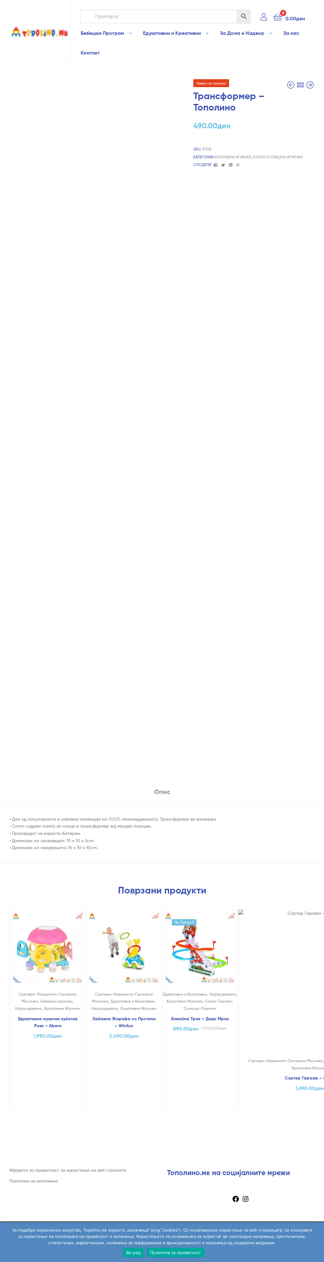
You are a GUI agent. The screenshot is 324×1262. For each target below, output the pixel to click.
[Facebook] (236, 1201)
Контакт (90, 52)
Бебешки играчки (56, 1001)
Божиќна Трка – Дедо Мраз (200, 1019)
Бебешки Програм (102, 33)
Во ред (133, 1252)
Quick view (47, 951)
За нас (291, 33)
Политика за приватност (175, 1252)
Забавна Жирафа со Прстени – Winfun (124, 1022)
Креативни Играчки (233, 157)
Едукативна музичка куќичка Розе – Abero (48, 1022)
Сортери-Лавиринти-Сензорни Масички (285, 1060)
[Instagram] (245, 1201)
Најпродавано (28, 1008)
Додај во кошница (47, 1101)
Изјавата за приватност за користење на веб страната (67, 1170)
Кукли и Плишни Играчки (277, 157)
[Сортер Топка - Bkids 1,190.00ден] (310, 85)
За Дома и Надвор (242, 33)
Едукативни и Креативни (172, 33)
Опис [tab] (162, 792)
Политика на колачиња (33, 1180)
